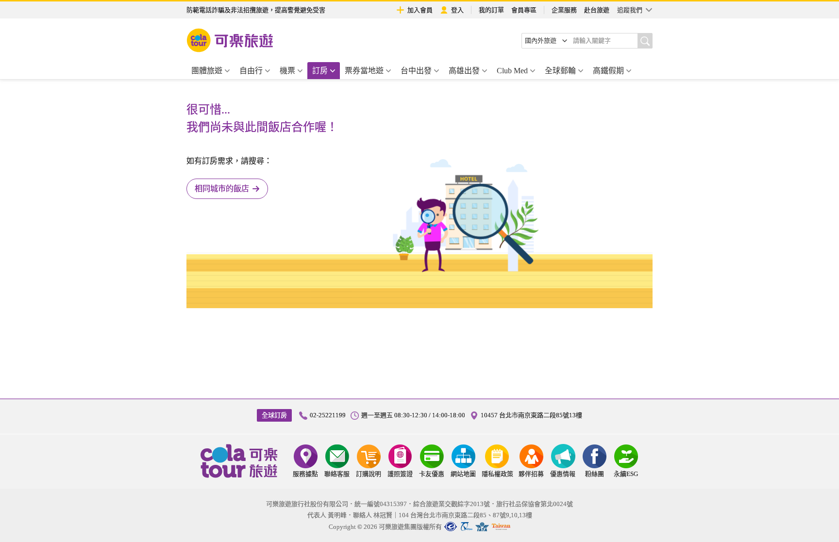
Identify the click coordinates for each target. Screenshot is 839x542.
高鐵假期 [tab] (608, 70)
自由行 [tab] (251, 70)
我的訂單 (491, 10)
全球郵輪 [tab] (560, 70)
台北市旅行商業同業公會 (450, 526)
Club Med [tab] (512, 70)
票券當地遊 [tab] (364, 70)
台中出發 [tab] (416, 70)
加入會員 (420, 10)
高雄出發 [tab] (464, 70)
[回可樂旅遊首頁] (230, 40)
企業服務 (564, 10)
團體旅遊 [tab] (206, 70)
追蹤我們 (629, 10)
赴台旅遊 (596, 10)
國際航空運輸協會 (482, 526)
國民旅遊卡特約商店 (501, 526)
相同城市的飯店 (222, 188)
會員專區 (524, 10)
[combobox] (546, 40)
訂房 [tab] (320, 70)
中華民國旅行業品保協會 (466, 526)
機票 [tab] (287, 70)
